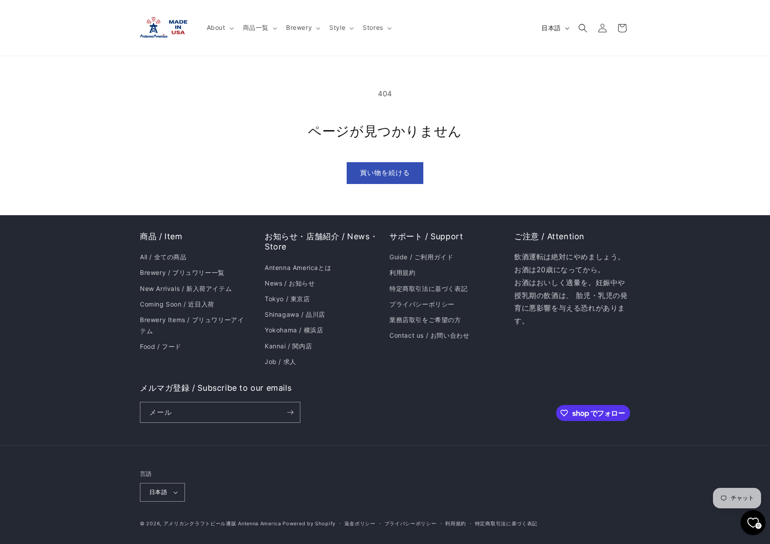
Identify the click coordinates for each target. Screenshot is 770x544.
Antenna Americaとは (298, 267)
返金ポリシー (360, 523)
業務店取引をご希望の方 (425, 319)
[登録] (290, 412)
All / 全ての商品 (163, 257)
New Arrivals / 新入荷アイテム (186, 288)
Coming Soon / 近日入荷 (177, 304)
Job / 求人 (280, 361)
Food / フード (160, 346)
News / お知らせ (290, 283)
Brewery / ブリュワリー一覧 (182, 272)
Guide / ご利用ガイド (421, 257)
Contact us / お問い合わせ (429, 335)
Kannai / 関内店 (288, 346)
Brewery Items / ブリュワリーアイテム (192, 325)
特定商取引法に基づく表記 (428, 288)
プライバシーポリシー (422, 304)
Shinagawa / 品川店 (295, 314)
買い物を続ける (385, 172)
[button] (219, 27)
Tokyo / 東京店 (287, 299)
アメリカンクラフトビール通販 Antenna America (222, 523)
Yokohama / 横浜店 (294, 330)
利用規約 (402, 272)
